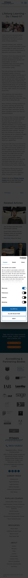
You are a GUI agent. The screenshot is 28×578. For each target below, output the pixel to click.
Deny (14, 318)
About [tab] (23, 262)
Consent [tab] (5, 262)
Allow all (14, 309)
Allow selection (14, 313)
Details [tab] (14, 262)
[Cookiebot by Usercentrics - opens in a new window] (20, 258)
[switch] (24, 293)
